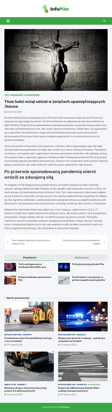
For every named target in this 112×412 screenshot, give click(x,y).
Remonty (27, 335)
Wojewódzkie (32, 95)
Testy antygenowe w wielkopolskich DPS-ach (32, 265)
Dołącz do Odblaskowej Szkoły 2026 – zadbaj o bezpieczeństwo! (79, 389)
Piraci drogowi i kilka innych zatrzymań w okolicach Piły (31, 242)
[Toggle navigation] (8, 21)
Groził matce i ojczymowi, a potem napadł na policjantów (88, 278)
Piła (6, 95)
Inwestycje (10, 385)
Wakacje (81, 335)
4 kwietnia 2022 (14, 112)
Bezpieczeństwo (67, 335)
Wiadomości (16, 95)
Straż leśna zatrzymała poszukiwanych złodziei (81, 242)
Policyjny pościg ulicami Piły (88, 264)
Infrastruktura (13, 335)
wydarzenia (94, 385)
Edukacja (82, 385)
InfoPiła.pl (65, 407)
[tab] (29, 257)
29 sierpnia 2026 (15, 345)
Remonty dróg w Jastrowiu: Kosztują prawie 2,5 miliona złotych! (25, 389)
